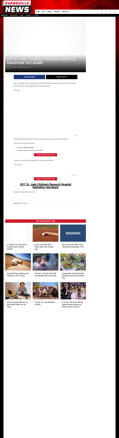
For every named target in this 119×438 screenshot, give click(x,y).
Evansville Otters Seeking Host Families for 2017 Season (18, 274)
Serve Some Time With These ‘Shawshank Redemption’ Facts (73, 246)
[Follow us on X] (112, 12)
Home (38, 11)
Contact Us (65, 11)
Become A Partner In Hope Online (46, 154)
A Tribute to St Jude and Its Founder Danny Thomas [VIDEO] (16, 247)
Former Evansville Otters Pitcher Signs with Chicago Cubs (43, 247)
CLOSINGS (36, 15)
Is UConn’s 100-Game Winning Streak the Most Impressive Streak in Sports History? (72, 304)
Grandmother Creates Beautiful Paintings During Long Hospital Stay (73, 275)
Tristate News (13, 15)
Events (49, 11)
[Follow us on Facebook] (108, 12)
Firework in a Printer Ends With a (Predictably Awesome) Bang (45, 274)
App (43, 11)
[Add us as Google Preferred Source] (104, 12)
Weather (28, 15)
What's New (24, 203)
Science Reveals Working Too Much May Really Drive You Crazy (17, 304)
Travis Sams (14, 67)
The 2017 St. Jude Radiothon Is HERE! (44, 303)
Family (21, 15)
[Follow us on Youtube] (117, 12)
